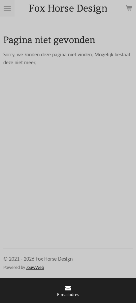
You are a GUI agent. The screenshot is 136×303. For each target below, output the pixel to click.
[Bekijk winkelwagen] (128, 8)
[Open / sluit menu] (7, 8)
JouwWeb (35, 268)
